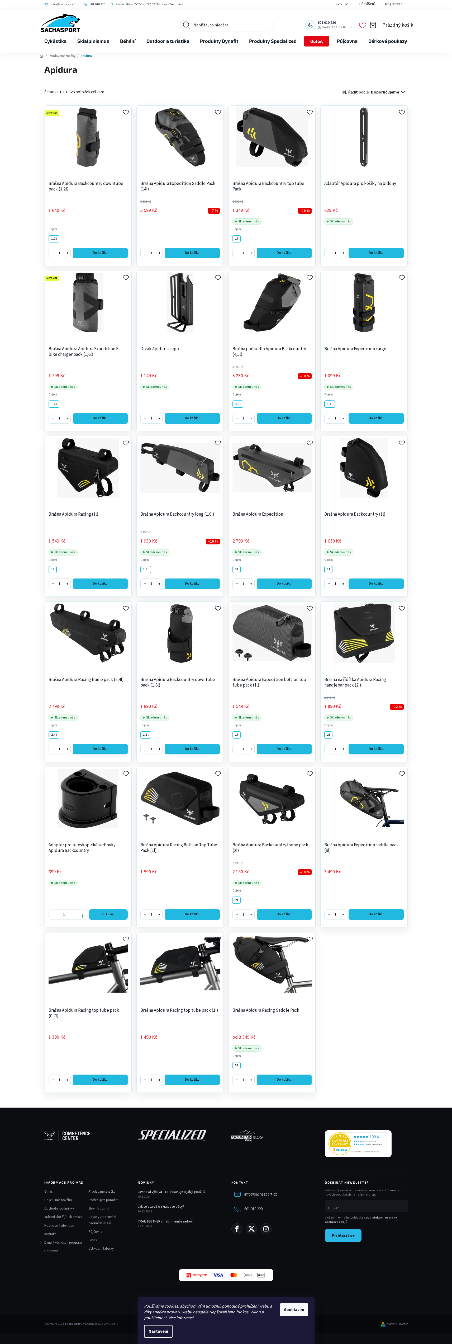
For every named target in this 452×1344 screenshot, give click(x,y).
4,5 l (238, 404)
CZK (339, 4)
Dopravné (51, 1251)
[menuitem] (55, 41)
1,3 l (329, 404)
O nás (48, 1191)
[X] (251, 1228)
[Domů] (41, 56)
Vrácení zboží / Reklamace (63, 1217)
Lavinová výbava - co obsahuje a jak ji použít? (172, 1191)
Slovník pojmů (99, 1208)
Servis (93, 1240)
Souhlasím (294, 1310)
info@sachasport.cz (260, 1194)
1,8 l (146, 569)
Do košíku (100, 252)
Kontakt (50, 1234)
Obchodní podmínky (59, 1208)
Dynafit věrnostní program (63, 1242)
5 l (236, 1065)
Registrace (394, 4)
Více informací (180, 1318)
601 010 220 (253, 1209)
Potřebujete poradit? (103, 1200)
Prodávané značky (102, 1191)
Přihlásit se (343, 1235)
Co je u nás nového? (59, 1200)
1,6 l (54, 404)
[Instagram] (266, 1228)
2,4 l (54, 734)
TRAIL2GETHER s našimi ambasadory (165, 1221)
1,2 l (54, 238)
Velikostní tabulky (101, 1248)
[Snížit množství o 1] (53, 914)
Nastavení (158, 1331)
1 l (236, 238)
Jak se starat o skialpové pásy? (161, 1206)
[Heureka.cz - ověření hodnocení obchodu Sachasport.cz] (358, 1143)
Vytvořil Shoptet (397, 1324)
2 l (328, 734)
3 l (236, 569)
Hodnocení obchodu (59, 1225)
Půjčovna (95, 1231)
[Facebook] (236, 1228)
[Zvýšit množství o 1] (82, 914)
